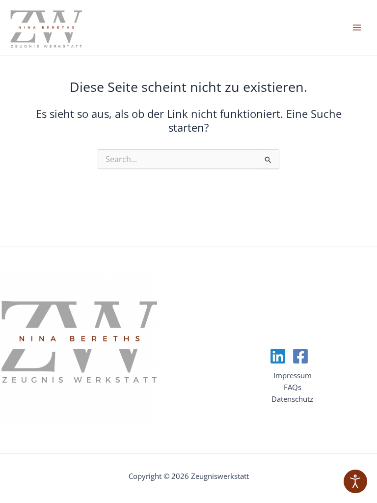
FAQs (292, 387)
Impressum (292, 375)
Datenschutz (292, 399)
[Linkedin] (277, 356)
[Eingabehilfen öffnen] (355, 481)
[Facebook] (300, 356)
